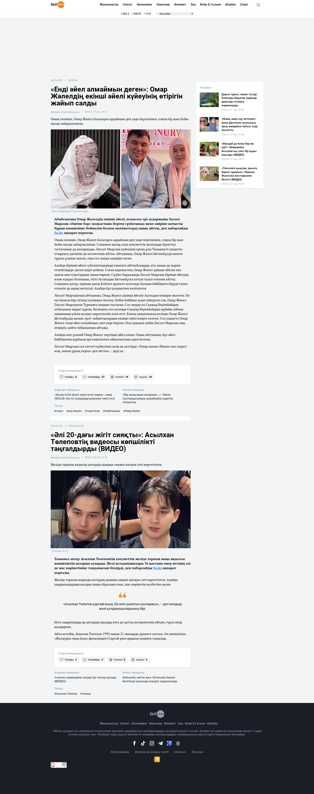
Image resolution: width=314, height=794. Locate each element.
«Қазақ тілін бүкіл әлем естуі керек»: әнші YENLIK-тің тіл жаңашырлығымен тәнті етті (84, 396)
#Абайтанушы (111, 410)
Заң (193, 4)
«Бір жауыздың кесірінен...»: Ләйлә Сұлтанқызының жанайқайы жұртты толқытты (147, 398)
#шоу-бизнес (74, 410)
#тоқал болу (92, 410)
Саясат (127, 4)
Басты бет (57, 80)
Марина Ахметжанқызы (65, 112)
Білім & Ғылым (210, 4)
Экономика (144, 4)
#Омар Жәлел (131, 410)
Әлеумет (180, 4)
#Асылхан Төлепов (65, 693)
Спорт (244, 4)
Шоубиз (230, 4)
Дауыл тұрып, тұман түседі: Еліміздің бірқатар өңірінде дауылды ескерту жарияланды (239, 100)
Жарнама (197, 751)
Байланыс (180, 751)
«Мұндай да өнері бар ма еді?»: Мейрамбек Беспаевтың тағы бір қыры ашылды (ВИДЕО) (239, 149)
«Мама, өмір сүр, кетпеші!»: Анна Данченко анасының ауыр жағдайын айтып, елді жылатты (239, 124)
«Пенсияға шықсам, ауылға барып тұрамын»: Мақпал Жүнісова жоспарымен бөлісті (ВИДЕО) (239, 174)
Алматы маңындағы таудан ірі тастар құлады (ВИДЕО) (85, 679)
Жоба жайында (120, 751)
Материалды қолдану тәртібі (152, 751)
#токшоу (85, 693)
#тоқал (58, 410)
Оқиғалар (163, 4)
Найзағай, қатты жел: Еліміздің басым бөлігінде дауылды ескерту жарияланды (149, 679)
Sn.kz (58, 232)
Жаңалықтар (109, 4)
